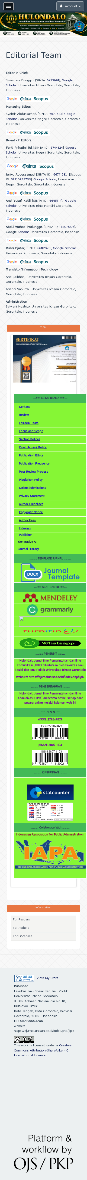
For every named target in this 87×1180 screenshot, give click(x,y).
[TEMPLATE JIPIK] (50, 573)
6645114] (55, 201)
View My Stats (47, 978)
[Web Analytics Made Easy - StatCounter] (24, 978)
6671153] (59, 175)
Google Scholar (44, 180)
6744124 (57, 148)
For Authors (21, 928)
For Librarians (22, 936)
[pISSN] (50, 758)
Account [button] (71, 6)
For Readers (21, 920)
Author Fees (27, 520)
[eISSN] (50, 732)
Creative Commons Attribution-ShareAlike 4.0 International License (42, 1051)
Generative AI (27, 542)
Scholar (23, 232)
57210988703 (21, 180)
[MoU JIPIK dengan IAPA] (50, 854)
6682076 (43, 248)
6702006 (67, 227)
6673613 (55, 114)
